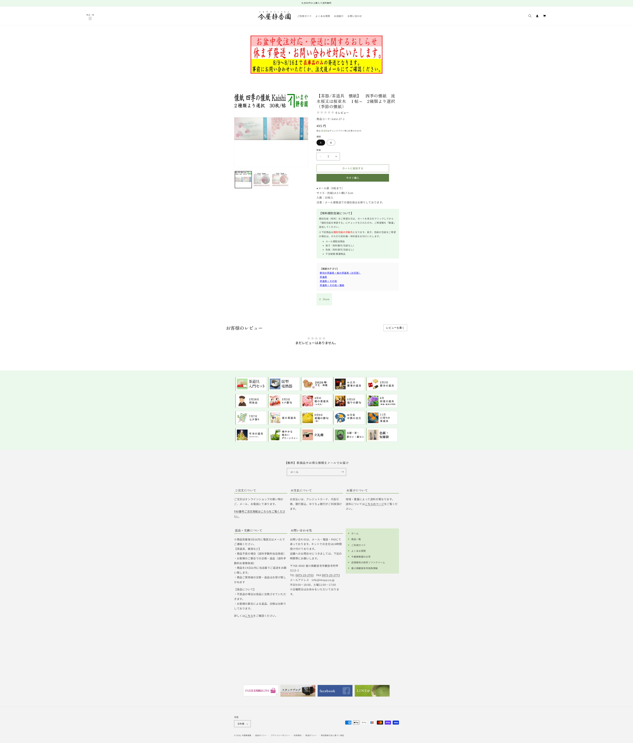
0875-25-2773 (331, 575)
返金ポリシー (261, 735)
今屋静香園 (246, 735)
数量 (318, 149)
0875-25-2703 (305, 575)
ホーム (355, 533)
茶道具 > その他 (328, 281)
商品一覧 (356, 539)
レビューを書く (395, 327)
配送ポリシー (311, 735)
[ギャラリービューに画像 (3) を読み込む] (280, 179)
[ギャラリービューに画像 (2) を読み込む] (261, 179)
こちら (249, 616)
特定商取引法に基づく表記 (332, 735)
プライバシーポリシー (280, 735)
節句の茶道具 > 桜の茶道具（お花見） (340, 272)
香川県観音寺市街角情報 (364, 568)
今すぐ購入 (352, 177)
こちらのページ (374, 504)
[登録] (342, 472)
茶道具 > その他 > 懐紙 (332, 285)
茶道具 (323, 277)
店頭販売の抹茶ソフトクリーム (368, 562)
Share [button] (326, 299)
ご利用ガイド (358, 545)
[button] (90, 18)
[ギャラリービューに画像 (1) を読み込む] (243, 179)
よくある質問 (358, 550)
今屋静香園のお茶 (361, 556)
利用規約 (297, 735)
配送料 (324, 130)
